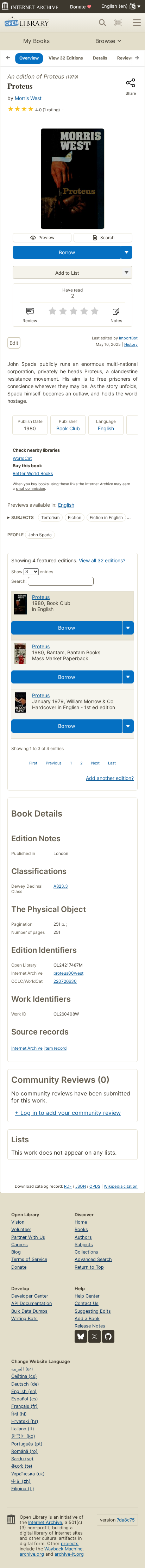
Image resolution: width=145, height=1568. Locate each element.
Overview (29, 58)
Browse (105, 40)
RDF (68, 1186)
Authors (83, 1237)
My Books (36, 40)
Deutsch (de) (25, 1384)
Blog (16, 1252)
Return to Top (89, 1267)
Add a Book (87, 1318)
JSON (80, 1186)
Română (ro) (24, 1451)
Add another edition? (110, 778)
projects (69, 1543)
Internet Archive (27, 1048)
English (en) (24, 1391)
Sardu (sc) (22, 1458)
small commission (30, 488)
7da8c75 (126, 1520)
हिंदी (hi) (19, 1414)
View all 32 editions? (102, 560)
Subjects (84, 1244)
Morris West (28, 98)
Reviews (125, 58)
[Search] (102, 22)
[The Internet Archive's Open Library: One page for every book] (32, 22)
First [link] (33, 763)
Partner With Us (28, 1237)
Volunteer (21, 1229)
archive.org (32, 1554)
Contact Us (87, 1303)
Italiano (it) (22, 1428)
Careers (19, 1244)
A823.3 (60, 886)
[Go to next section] (137, 58)
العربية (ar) (22, 1369)
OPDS (94, 1186)
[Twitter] (94, 1336)
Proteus (54, 76)
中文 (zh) (21, 1481)
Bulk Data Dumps (29, 1311)
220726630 (65, 981)
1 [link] (71, 763)
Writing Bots (24, 1318)
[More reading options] (126, 252)
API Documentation (31, 1303)
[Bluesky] (81, 1336)
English (106, 428)
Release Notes (90, 1326)
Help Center (87, 1296)
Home (81, 1222)
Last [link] (112, 763)
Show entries (32, 571)
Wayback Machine (63, 1548)
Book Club (68, 428)
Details (100, 58)
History (131, 344)
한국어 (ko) (23, 1436)
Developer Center (29, 1296)
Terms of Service (29, 1259)
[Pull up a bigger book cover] (72, 226)
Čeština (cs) (24, 1376)
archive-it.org (69, 1554)
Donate (81, 7)
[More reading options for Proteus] (126, 272)
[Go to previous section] (8, 58)
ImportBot (128, 338)
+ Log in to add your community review (68, 1112)
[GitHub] (108, 1336)
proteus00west (68, 973)
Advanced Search (93, 1259)
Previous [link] (54, 763)
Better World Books (33, 473)
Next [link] (95, 763)
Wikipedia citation (121, 1186)
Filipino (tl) (22, 1488)
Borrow (67, 252)
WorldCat (22, 458)
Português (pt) (27, 1444)
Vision (17, 1222)
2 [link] (81, 763)
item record (55, 1048)
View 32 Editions (66, 58)
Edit (14, 343)
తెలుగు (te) (21, 1466)
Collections (86, 1252)
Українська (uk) (28, 1473)
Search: (18, 581)
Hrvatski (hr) (24, 1421)
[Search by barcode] (118, 22)
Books (81, 1229)
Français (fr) (24, 1406)
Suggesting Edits (93, 1311)
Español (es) (24, 1398)
